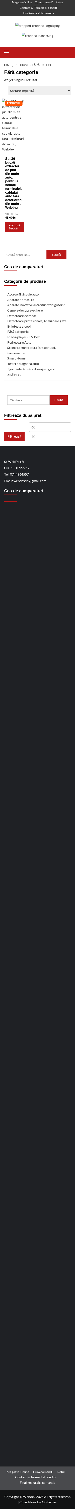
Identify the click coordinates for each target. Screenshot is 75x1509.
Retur (59, 2)
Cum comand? (44, 2)
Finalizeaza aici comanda (38, 13)
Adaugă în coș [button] (14, 227)
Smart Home (16, 358)
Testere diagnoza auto (23, 364)
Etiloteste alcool (19, 326)
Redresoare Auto (19, 342)
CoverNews (27, 1502)
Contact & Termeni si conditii (39, 7)
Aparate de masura (20, 300)
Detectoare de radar (21, 316)
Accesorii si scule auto (23, 294)
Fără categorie (18, 331)
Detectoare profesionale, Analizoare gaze (36, 321)
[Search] (67, 51)
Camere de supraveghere (25, 310)
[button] (7, 52)
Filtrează (14, 436)
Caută (56, 255)
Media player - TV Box (23, 337)
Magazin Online (22, 2)
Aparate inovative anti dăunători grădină (36, 305)
